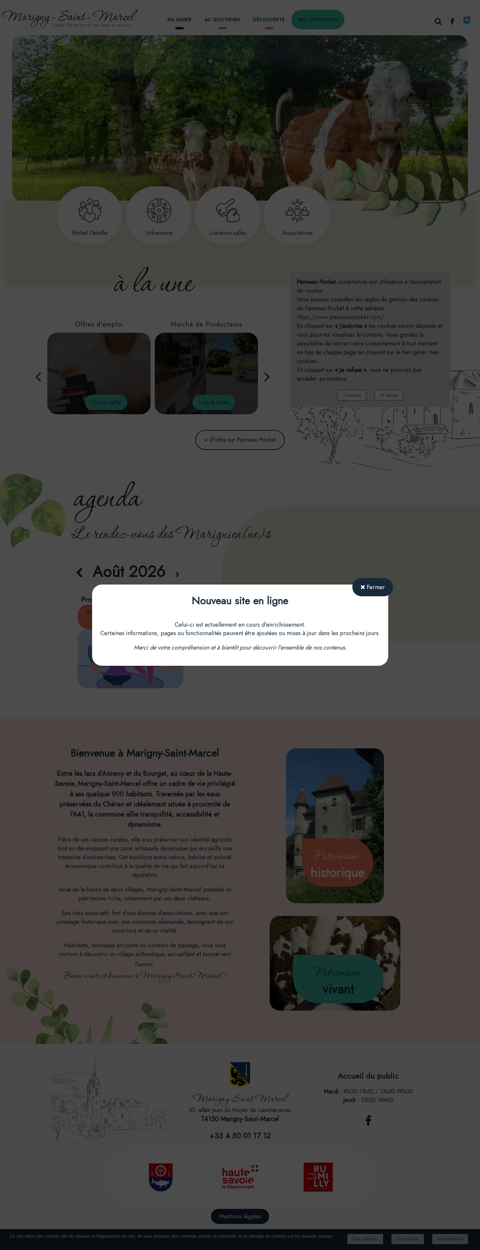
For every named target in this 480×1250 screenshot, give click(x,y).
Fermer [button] (375, 587)
